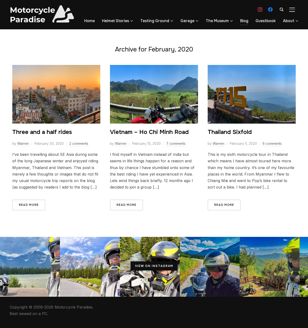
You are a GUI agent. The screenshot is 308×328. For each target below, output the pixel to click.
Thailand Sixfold (230, 132)
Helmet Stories (115, 20)
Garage (187, 20)
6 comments (272, 143)
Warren (23, 143)
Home (89, 20)
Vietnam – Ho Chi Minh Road (149, 132)
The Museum (217, 20)
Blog (244, 20)
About (288, 20)
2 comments (78, 143)
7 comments (176, 143)
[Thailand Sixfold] (252, 68)
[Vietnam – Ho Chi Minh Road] (154, 68)
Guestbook (266, 20)
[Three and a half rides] (56, 68)
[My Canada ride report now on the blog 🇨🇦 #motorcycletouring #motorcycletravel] (30, 267)
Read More (29, 205)
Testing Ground (154, 20)
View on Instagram (154, 266)
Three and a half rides (42, 132)
